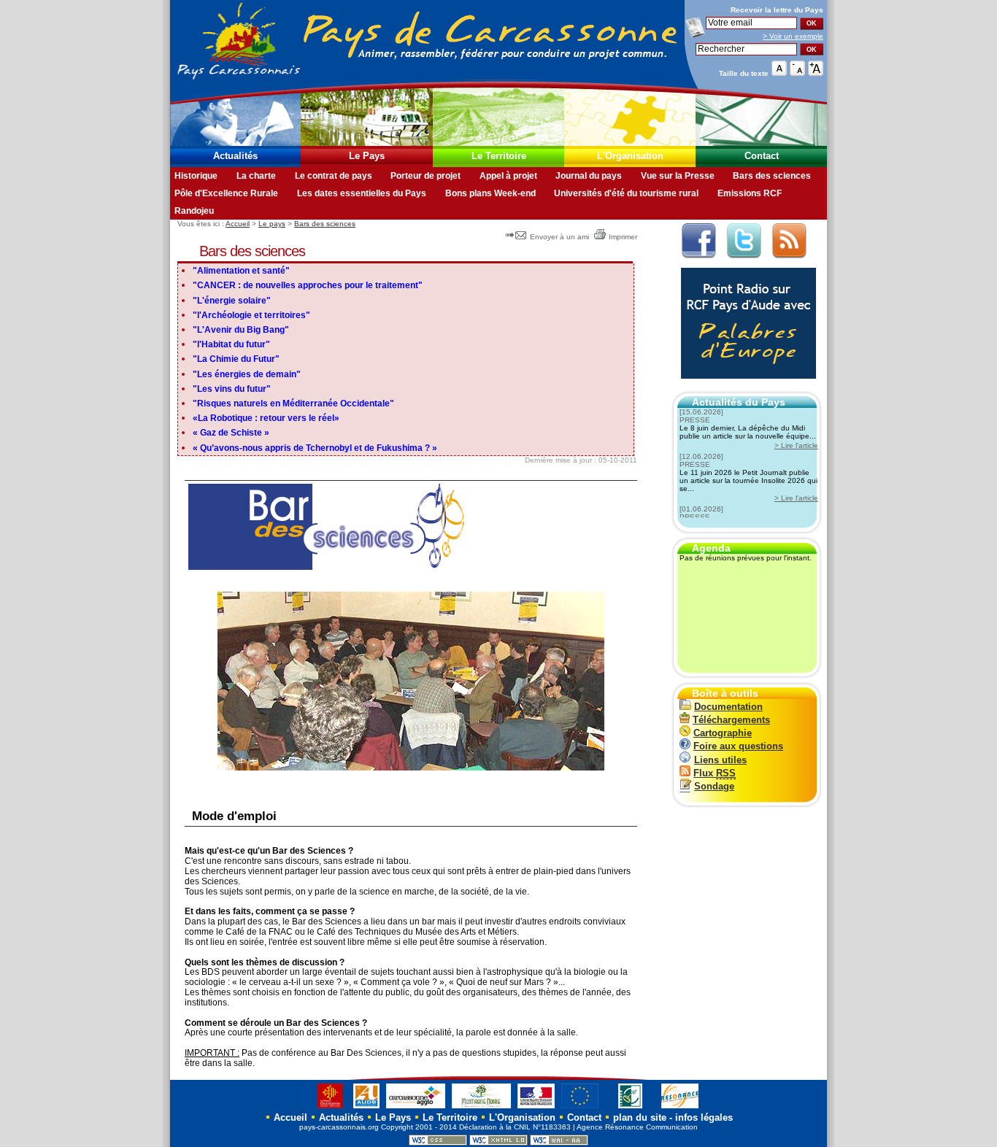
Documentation (728, 706)
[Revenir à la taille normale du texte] (779, 72)
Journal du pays (588, 175)
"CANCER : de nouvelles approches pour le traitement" (308, 285)
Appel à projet (508, 175)
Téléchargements (731, 719)
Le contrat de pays (333, 175)
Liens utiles (720, 759)
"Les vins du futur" (232, 389)
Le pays (271, 224)
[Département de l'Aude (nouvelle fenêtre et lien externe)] (366, 1108)
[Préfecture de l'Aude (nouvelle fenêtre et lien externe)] (536, 1108)
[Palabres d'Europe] (745, 386)
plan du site (639, 1117)
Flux (714, 773)
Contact (761, 155)
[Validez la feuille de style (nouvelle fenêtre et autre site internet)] (438, 1143)
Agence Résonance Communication (637, 1127)
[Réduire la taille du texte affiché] (797, 72)
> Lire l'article (796, 445)
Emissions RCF (749, 193)
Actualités (235, 155)
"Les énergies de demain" (247, 374)
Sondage (714, 786)
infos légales (704, 1117)
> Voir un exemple (793, 36)
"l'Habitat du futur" (231, 344)
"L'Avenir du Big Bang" (241, 329)
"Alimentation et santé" (241, 270)
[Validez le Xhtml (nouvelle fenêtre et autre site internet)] (498, 1143)
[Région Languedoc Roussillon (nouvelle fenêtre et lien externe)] (323, 1108)
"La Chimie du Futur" (236, 359)
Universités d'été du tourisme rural (626, 193)
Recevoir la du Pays (777, 10)
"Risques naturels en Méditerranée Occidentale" (293, 403)
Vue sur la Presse (678, 175)
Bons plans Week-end (490, 193)
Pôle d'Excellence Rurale (226, 193)
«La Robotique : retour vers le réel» (266, 418)
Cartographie (722, 732)
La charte (256, 175)
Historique (196, 175)
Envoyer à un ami (559, 237)
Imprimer (623, 237)
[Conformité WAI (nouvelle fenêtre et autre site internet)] (559, 1143)
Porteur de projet (425, 175)
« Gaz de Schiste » (231, 432)
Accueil (238, 224)
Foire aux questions (738, 746)
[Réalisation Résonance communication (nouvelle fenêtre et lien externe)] (680, 1108)
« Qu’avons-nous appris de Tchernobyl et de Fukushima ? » (315, 448)
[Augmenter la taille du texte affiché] (815, 72)
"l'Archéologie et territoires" (251, 315)
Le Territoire (498, 155)
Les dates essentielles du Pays (361, 193)
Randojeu (194, 210)
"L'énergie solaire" (232, 300)
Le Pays (367, 155)
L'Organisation (630, 155)
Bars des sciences (772, 175)
